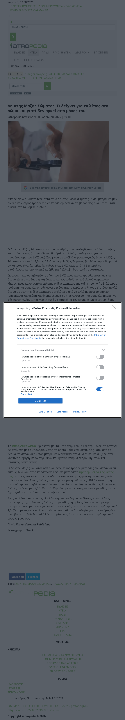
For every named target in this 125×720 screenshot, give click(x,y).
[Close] (115, 308)
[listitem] (62, 350)
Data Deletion (45, 412)
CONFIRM (40, 401)
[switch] (100, 357)
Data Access (62, 412)
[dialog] (62, 360)
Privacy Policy (79, 412)
